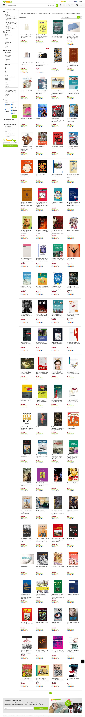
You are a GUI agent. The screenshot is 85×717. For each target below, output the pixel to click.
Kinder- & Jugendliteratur (9, 20)
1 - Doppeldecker (73, 38)
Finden (14, 116)
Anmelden (41, 708)
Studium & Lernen (9, 24)
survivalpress (8, 126)
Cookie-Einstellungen (35, 715)
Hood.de (7, 2)
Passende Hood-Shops (10, 124)
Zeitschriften (8, 27)
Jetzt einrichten (10, 145)
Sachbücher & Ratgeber (11, 23)
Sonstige (8, 30)
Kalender (7, 26)
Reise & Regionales (10, 22)
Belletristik (8, 15)
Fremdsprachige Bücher (11, 18)
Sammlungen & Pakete (10, 28)
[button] (80, 1)
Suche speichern (22, 17)
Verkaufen (56, 1)
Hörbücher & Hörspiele (10, 16)
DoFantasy (7, 131)
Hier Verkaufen (8, 121)
